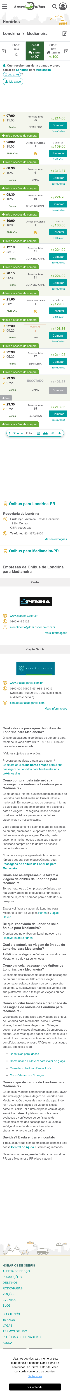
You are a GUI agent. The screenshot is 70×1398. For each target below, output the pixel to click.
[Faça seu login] (63, 6)
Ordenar (17, 433)
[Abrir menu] (5, 6)
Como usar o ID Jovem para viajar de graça (37, 1061)
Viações (9, 1294)
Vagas (7, 1325)
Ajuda (7, 1343)
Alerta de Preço (16, 1271)
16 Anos (9, 1320)
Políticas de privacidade (23, 1337)
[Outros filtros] (60, 433)
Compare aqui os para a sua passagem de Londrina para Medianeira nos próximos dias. (32, 769)
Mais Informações (56, 539)
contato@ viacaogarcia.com (27, 703)
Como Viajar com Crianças (27, 1075)
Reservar (58, 153)
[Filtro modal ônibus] (38, 433)
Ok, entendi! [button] (35, 1386)
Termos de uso (15, 1331)
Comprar (58, 125)
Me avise (15, 81)
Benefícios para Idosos (24, 1054)
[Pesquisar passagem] (54, 6)
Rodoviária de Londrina (18, 938)
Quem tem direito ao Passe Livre (30, 1068)
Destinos (10, 1282)
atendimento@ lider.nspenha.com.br (32, 627)
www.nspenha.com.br (24, 616)
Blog (6, 1305)
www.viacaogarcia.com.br (26, 683)
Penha (42, 913)
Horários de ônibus (19, 1265)
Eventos (10, 1300)
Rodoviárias (13, 1288)
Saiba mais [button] (35, 1376)
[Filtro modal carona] (45, 433)
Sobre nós (11, 1314)
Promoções (12, 1277)
